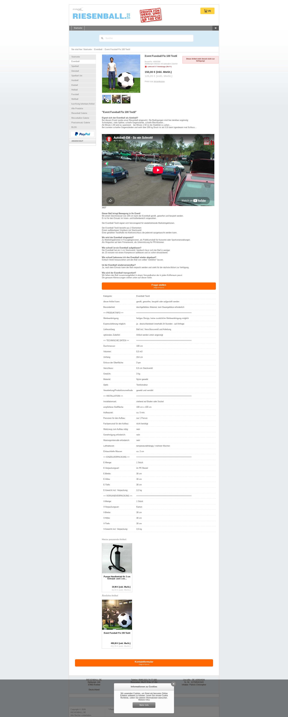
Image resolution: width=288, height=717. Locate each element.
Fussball (75, 94)
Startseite (87, 49)
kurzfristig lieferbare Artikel (82, 104)
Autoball (74, 80)
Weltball (74, 99)
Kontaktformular (144, 662)
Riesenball (118, 15)
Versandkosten (159, 81)
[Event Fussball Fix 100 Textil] (106, 99)
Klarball (74, 85)
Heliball (74, 90)
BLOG (74, 127)
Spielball (75, 66)
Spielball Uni (76, 76)
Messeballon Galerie (80, 118)
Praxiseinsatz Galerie (80, 122)
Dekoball (75, 71)
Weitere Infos (144, 700)
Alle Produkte (77, 108)
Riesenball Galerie (79, 113)
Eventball (98, 49)
